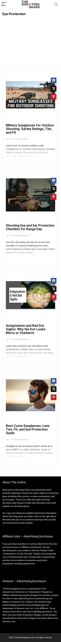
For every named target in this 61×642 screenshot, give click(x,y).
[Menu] (4, 4)
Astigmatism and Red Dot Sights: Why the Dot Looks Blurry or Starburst (26, 329)
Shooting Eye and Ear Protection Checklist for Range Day (30, 227)
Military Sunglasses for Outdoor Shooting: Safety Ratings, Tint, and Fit (30, 128)
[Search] (56, 4)
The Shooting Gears (19, 139)
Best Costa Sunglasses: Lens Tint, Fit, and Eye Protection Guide (28, 429)
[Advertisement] (30, 40)
